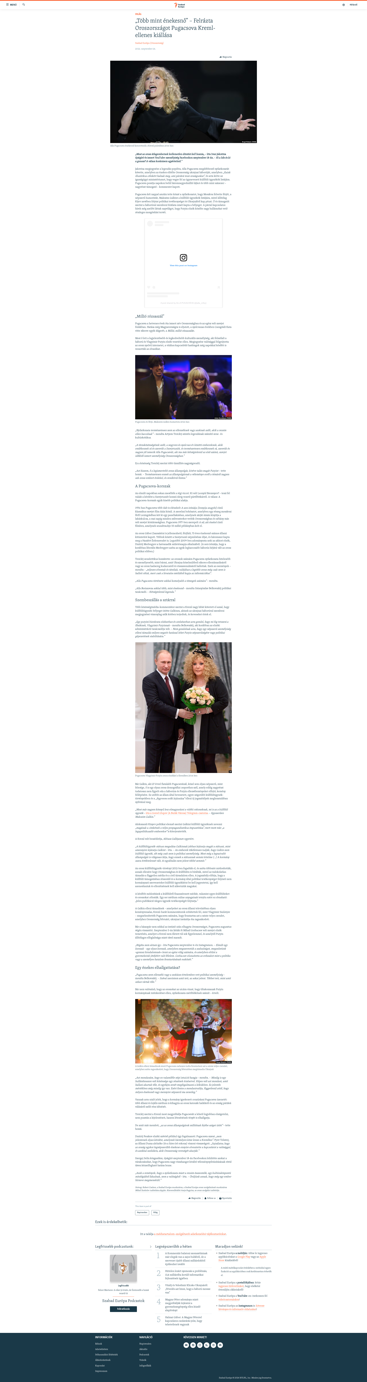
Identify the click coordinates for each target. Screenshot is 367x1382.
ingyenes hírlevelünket (231, 1286)
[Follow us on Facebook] (193, 1345)
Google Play (243, 1257)
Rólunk (98, 1344)
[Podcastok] (343, 5)
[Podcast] (213, 1345)
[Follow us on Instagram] (200, 1345)
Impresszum (101, 1371)
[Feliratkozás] (220, 1345)
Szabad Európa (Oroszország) (149, 43)
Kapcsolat (100, 1366)
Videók (142, 1360)
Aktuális (143, 1349)
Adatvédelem (101, 1349)
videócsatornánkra (228, 1300)
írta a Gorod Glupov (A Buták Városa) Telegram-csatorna (177, 813)
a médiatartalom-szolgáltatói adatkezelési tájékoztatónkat (190, 1234)
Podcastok (144, 1355)
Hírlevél (353, 5)
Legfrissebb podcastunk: (114, 1247)
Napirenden (145, 1344)
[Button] (225, 57)
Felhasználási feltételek (106, 1355)
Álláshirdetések (102, 1360)
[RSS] (206, 1345)
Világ (138, 14)
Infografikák (145, 1366)
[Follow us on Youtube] (186, 1345)
